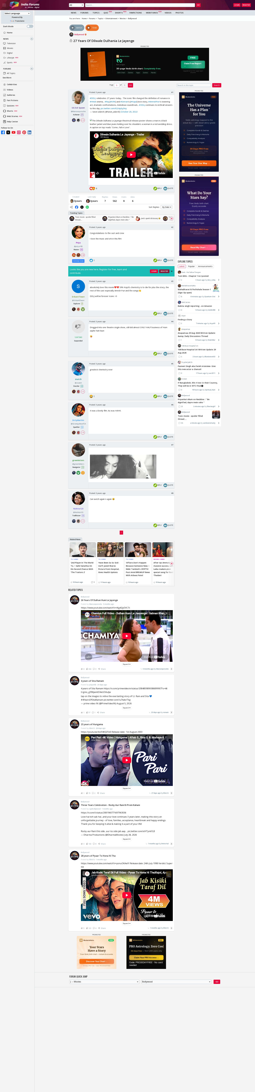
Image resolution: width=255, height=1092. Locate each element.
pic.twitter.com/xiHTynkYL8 (141, 831)
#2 (172, 227)
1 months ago (153, 844)
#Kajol (134, 101)
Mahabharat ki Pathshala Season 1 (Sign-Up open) (194, 291)
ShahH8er (211, 340)
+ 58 (82, 255)
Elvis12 (166, 793)
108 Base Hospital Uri (190, 346)
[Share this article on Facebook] (76, 207)
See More (7, 77)
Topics (96, 12)
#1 (172, 92)
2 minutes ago (198, 406)
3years (78, 200)
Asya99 (212, 323)
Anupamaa (186, 329)
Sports (10, 62)
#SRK (112, 101)
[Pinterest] (24, 132)
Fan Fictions (12, 100)
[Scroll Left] (71, 218)
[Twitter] (8, 132)
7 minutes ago (201, 323)
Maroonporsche (162, 669)
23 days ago (155, 712)
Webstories (152, 12)
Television (11, 43)
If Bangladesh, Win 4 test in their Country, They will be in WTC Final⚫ (198, 384)
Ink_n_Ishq (211, 280)
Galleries (11, 95)
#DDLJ (93, 98)
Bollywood (79, 34)
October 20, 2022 (129, 111)
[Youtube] (13, 132)
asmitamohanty (209, 423)
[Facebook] (3, 132)
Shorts (10, 111)
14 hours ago (200, 310)
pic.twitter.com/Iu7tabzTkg (117, 699)
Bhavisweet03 (210, 356)
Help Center (12, 121)
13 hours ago (200, 340)
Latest (182, 266)
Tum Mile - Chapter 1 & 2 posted (193, 276)
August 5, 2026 (124, 703)
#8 (172, 493)
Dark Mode (8, 26)
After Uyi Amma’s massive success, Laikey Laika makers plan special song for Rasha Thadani (165, 569)
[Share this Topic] (71, 207)
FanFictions (135, 12)
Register (246, 5)
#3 (172, 281)
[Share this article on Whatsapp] (87, 207)
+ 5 (83, 521)
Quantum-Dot (209, 296)
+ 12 (82, 120)
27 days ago (156, 793)
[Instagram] (19, 132)
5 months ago (148, 669)
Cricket (184, 379)
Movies (10, 48)
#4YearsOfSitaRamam (92, 699)
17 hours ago (201, 373)
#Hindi (93, 101)
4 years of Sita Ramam (92, 680)
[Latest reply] (171, 669)
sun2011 (212, 373)
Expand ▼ (127, 664)
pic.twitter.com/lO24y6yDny (114, 108)
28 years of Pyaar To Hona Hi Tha (98, 855)
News (5, 39)
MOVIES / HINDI (159, 559)
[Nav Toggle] (4, 5)
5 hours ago (200, 280)
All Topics (11, 73)
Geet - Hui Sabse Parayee (191, 272)
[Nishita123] (88, 201)
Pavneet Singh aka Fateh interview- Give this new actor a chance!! (197, 367)
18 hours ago (197, 390)
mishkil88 (211, 310)
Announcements (205, 266)
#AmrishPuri (154, 101)
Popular (191, 266)
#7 (172, 445)
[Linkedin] (29, 132)
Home (9, 32)
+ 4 (83, 433)
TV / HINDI (74, 559)
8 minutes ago (196, 296)
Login (236, 5)
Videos (10, 90)
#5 (172, 363)
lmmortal (165, 844)
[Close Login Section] (172, 271)
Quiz (106, 12)
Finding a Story (185, 319)
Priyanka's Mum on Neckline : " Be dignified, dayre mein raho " (193, 401)
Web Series (186, 302)
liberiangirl (211, 406)
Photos (179, 12)
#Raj (107, 101)
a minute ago (195, 423)
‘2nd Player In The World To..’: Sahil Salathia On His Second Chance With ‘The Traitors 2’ (82, 567)
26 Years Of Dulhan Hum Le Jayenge (99, 600)
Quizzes (10, 105)
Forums (7, 68)
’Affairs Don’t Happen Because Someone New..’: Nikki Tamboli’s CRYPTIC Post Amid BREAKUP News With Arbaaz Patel (138, 569)
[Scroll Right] (171, 218)
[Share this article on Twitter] (82, 207)
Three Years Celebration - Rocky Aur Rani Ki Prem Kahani (110, 805)
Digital (9, 53)
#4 (172, 321)
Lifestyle (10, 57)
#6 (172, 405)
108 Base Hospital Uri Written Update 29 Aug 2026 (197, 351)
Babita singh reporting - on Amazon (195, 306)
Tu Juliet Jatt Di (187, 362)
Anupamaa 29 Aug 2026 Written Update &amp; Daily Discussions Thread (196, 334)
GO (198, 5)
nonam (166, 712)
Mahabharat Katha (189, 285)
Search (217, 85)
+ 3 (83, 391)
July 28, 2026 (130, 834)
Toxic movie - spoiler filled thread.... (190, 417)
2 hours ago (197, 356)
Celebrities (12, 84)
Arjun (184, 316)
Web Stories (12, 116)
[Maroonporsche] (72, 201)
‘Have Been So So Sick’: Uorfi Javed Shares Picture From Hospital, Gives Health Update (108, 567)
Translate (19, 21)
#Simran (124, 101)
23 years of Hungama (92, 724)
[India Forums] (24, 5)
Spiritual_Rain (210, 390)
